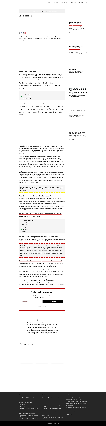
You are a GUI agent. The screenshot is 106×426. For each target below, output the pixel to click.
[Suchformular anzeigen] (86, 2)
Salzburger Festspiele (69, 405)
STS (37, 360)
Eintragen (81, 2)
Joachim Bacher (42, 320)
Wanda (22, 360)
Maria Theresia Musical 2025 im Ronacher (73, 399)
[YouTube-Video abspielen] (42, 55)
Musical (63, 2)
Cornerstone (38, 379)
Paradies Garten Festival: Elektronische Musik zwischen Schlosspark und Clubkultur (76, 24)
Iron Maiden (23, 379)
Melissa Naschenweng (56, 360)
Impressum (49, 423)
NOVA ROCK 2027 (22, 406)
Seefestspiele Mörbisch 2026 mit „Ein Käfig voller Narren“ (76, 401)
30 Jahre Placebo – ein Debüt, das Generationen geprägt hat (77, 133)
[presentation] (26, 353)
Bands (67, 2)
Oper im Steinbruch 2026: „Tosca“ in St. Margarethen (77, 111)
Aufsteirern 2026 (72, 69)
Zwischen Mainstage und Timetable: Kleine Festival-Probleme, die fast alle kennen (77, 89)
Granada (53, 379)
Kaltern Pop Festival (45, 415)
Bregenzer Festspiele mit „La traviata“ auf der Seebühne (76, 403)
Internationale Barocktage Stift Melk (72, 410)
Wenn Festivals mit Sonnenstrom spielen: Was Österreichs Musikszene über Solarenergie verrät (77, 48)
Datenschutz (56, 423)
